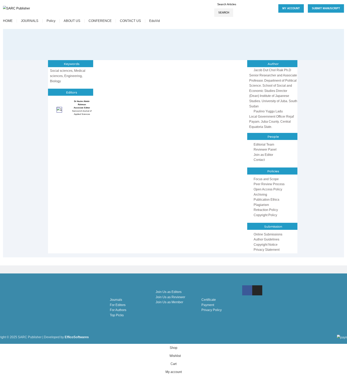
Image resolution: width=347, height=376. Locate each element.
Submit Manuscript (326, 8)
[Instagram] (257, 290)
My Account (291, 8)
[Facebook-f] (247, 290)
